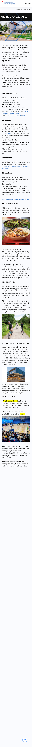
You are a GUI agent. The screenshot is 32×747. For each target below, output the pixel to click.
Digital (18, 116)
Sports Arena (14, 113)
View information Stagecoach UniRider (15, 199)
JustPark (9, 133)
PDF (23, 116)
